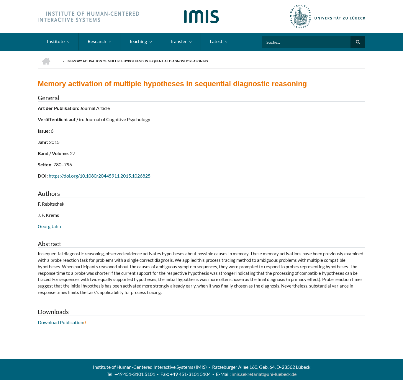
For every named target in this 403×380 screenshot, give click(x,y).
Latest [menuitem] (216, 41)
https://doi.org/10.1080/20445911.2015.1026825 (99, 175)
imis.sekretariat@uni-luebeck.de (264, 374)
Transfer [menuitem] (178, 41)
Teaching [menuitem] (138, 41)
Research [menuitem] (97, 41)
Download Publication (60, 322)
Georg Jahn (49, 226)
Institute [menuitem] (56, 41)
